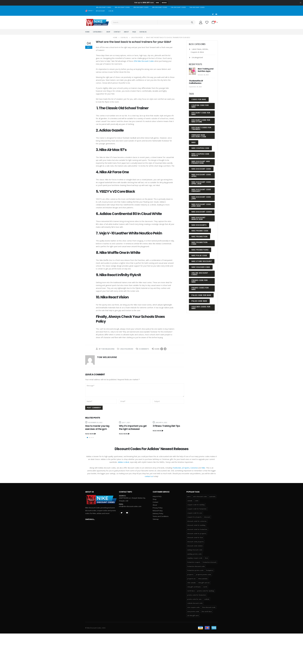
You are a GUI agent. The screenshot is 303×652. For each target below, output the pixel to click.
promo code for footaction (196, 595)
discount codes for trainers (201, 128)
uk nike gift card (193, 615)
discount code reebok (195, 546)
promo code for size (194, 599)
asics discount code (200, 496)
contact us (149, 476)
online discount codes (200, 274)
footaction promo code (195, 570)
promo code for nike (200, 281)
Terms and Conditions (161, 516)
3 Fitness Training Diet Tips (166, 426)
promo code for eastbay (205, 591)
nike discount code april (201, 175)
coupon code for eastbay (196, 505)
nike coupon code (200, 148)
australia (212, 496)
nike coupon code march (200, 155)
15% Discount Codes (178, 7)
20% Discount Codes (159, 7)
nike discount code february (201, 190)
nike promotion (199, 236)
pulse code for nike (201, 295)
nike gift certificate (194, 587)
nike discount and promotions (201, 162)
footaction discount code (196, 566)
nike (194, 142)
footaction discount (209, 562)
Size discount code (208, 607)
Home (87, 32)
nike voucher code (201, 267)
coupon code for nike (200, 106)
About (126, 32)
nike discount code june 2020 (201, 205)
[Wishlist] (206, 22)
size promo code (193, 611)
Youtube (127, 512)
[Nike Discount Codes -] (97, 22)
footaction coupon (193, 562)
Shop (108, 32)
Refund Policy (158, 511)
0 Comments (144, 349)
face (206, 558)
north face (191, 591)
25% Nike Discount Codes (144, 61)
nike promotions (200, 250)
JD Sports (185, 468)
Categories (97, 32)
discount (207, 517)
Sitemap (156, 519)
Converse (194, 468)
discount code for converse (197, 521)
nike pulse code (199, 255)
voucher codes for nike (201, 307)
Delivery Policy (158, 513)
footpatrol (209, 570)
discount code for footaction (197, 529)
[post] (193, 71)
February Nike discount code (199, 136)
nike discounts (199, 225)
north (205, 587)
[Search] (192, 22)
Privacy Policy (158, 508)
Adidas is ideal (123, 462)
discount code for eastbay (196, 525)
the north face (207, 611)
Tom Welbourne (107, 349)
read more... (90, 519)
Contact (117, 32)
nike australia (202, 578)
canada (189, 501)
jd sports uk (191, 578)
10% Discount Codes (197, 7)
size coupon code (193, 607)
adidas (164, 3)
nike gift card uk (203, 583)
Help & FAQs (157, 496)
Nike (157, 3)
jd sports (190, 574)
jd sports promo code (203, 574)
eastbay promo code (194, 554)
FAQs (134, 32)
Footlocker (177, 468)
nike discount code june (201, 198)
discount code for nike (201, 113)
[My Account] (200, 22)
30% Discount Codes (122, 7)
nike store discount (202, 261)
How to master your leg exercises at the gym (97, 427)
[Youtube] (216, 14)
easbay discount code (194, 550)
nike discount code (201, 169)
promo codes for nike (200, 288)
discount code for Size (195, 537)
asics (189, 496)
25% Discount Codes (141, 7)
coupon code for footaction (197, 509)
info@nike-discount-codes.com (130, 506)
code (196, 501)
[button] (87, 437)
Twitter (161, 349)
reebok (206, 599)
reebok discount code (195, 603)
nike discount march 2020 (198, 218)
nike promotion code (199, 243)
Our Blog (143, 32)
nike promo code (200, 231)
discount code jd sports (195, 542)
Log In (111, 11)
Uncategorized (126, 349)
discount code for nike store (201, 121)
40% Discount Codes (103, 7)
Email (165, 349)
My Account (100, 11)
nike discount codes (202, 212)
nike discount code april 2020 (201, 183)
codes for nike (199, 99)
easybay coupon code (194, 558)
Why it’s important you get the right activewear (133, 427)
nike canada (191, 583)
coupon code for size (194, 513)
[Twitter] (212, 14)
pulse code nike (199, 301)
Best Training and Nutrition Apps (205, 70)
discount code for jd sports (196, 533)
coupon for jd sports (194, 517)
